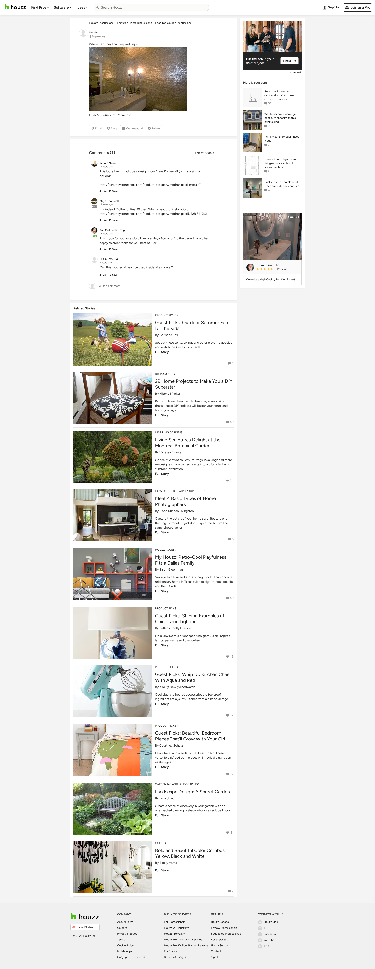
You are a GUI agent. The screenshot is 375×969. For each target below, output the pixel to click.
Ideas (81, 7)
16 (232, 656)
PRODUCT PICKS (165, 315)
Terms (121, 939)
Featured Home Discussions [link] (134, 23)
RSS (266, 946)
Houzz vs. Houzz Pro (176, 928)
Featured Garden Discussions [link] (173, 23)
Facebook (270, 934)
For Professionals (174, 922)
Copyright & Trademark (131, 957)
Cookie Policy (125, 945)
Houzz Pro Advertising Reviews (183, 939)
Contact (216, 951)
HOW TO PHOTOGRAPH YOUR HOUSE (179, 491)
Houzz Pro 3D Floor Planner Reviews (186, 945)
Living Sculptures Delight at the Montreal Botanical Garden (187, 442)
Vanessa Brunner (170, 452)
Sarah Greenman (171, 569)
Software (61, 7)
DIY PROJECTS (164, 374)
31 (232, 832)
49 (232, 422)
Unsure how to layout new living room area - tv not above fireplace (280, 163)
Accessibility (218, 939)
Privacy (121, 933)
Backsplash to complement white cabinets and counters (281, 184)
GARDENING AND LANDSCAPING (176, 784)
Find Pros (38, 7)
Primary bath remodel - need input (281, 138)
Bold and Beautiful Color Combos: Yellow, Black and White (190, 853)
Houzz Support (220, 945)
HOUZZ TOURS (165, 549)
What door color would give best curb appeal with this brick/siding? (281, 118)
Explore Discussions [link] (101, 23)
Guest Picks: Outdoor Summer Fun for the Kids (191, 325)
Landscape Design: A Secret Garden (192, 791)
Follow (156, 128)
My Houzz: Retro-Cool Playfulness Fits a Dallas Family (190, 560)
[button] (205, 153)
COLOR (159, 843)
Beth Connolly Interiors (175, 628)
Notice (133, 933)
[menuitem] (40, 7)
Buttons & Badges (175, 957)
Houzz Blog (271, 922)
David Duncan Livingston (176, 511)
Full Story (162, 352)
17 (232, 774)
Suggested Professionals (226, 933)
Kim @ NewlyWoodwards (177, 687)
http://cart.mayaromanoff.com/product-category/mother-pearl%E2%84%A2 (153, 214)
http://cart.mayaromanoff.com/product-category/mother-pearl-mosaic (149, 184)
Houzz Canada (220, 922)
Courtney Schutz (171, 745)
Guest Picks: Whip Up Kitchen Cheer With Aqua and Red (193, 677)
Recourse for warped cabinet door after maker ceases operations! (279, 95)
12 (232, 715)
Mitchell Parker (169, 393)
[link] (277, 269)
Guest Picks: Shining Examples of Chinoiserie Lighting (189, 618)
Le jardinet (166, 798)
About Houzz (125, 922)
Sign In (215, 957)
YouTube (269, 940)
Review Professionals (224, 928)
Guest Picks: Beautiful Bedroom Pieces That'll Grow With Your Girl (190, 736)
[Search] (97, 7)
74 (232, 480)
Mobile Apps (124, 951)
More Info (124, 115)
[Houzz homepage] (15, 6)
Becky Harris (168, 863)
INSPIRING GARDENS (169, 432)
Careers (122, 928)
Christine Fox (168, 335)
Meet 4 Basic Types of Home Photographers (185, 501)
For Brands (170, 951)
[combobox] (151, 7)
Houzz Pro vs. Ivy (174, 933)
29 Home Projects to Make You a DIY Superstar (193, 384)
